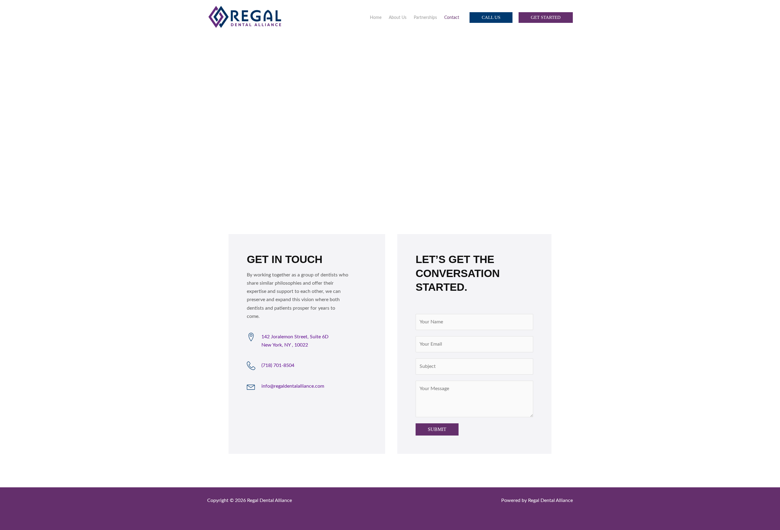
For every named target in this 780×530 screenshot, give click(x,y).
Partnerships (425, 18)
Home (375, 18)
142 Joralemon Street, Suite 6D (294, 336)
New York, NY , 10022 (284, 345)
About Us (397, 18)
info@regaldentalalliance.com (292, 386)
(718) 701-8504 (277, 365)
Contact (451, 18)
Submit (437, 429)
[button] (491, 17)
